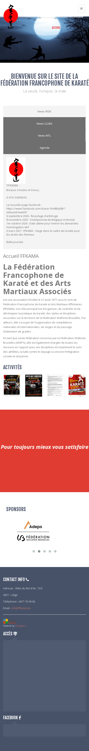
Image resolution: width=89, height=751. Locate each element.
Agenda (44, 148)
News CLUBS (44, 123)
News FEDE (44, 111)
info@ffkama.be (21, 608)
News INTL (44, 135)
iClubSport (20, 625)
